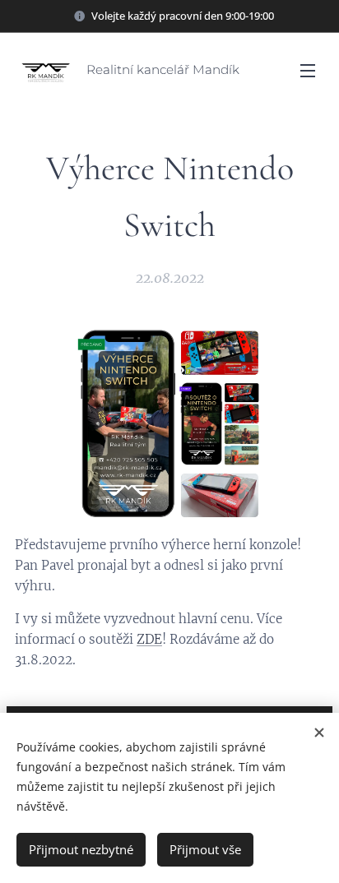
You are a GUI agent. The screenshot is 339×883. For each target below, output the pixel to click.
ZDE (149, 639)
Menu (307, 69)
